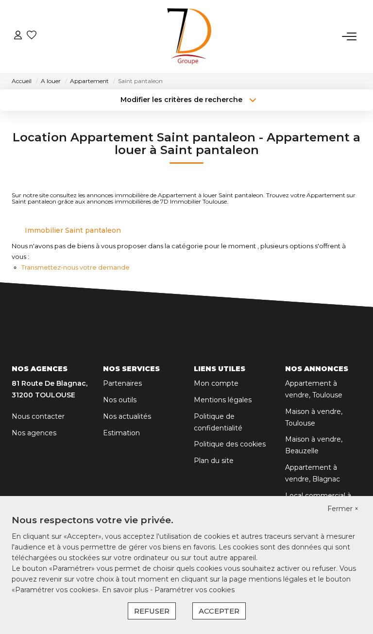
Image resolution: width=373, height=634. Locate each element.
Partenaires (122, 383)
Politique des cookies (230, 444)
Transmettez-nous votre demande (75, 267)
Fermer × (342, 508)
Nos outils (119, 399)
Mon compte (216, 383)
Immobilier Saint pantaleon (73, 230)
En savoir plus (126, 589)
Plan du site (214, 460)
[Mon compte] (18, 36)
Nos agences (34, 432)
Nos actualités (127, 416)
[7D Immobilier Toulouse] (189, 36)
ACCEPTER (219, 611)
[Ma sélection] (31, 36)
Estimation (121, 432)
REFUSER (152, 611)
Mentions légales (223, 399)
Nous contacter (38, 416)
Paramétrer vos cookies (194, 589)
